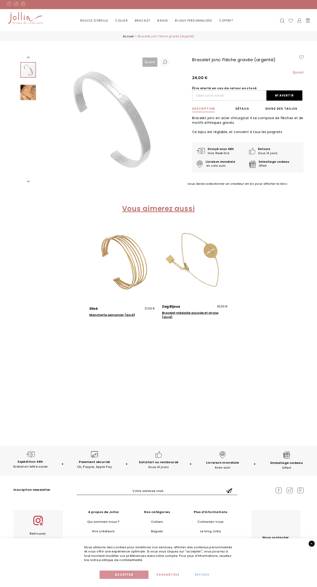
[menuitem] (94, 20)
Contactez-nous (210, 522)
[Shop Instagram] (38, 525)
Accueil (128, 36)
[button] (164, 62)
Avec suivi (222, 465)
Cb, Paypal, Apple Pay (94, 464)
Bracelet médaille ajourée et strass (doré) (190, 315)
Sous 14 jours (158, 464)
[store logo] (25, 18)
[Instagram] (16, 5)
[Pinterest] (23, 5)
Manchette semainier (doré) (112, 315)
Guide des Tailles (281, 109)
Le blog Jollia (210, 531)
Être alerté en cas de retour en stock (224, 88)
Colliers (157, 522)
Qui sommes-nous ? (103, 522)
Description (203, 109)
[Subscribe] (229, 491)
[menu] (158, 24)
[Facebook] (9, 5)
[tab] (209, 108)
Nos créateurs (103, 531)
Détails (242, 109)
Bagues (157, 531)
